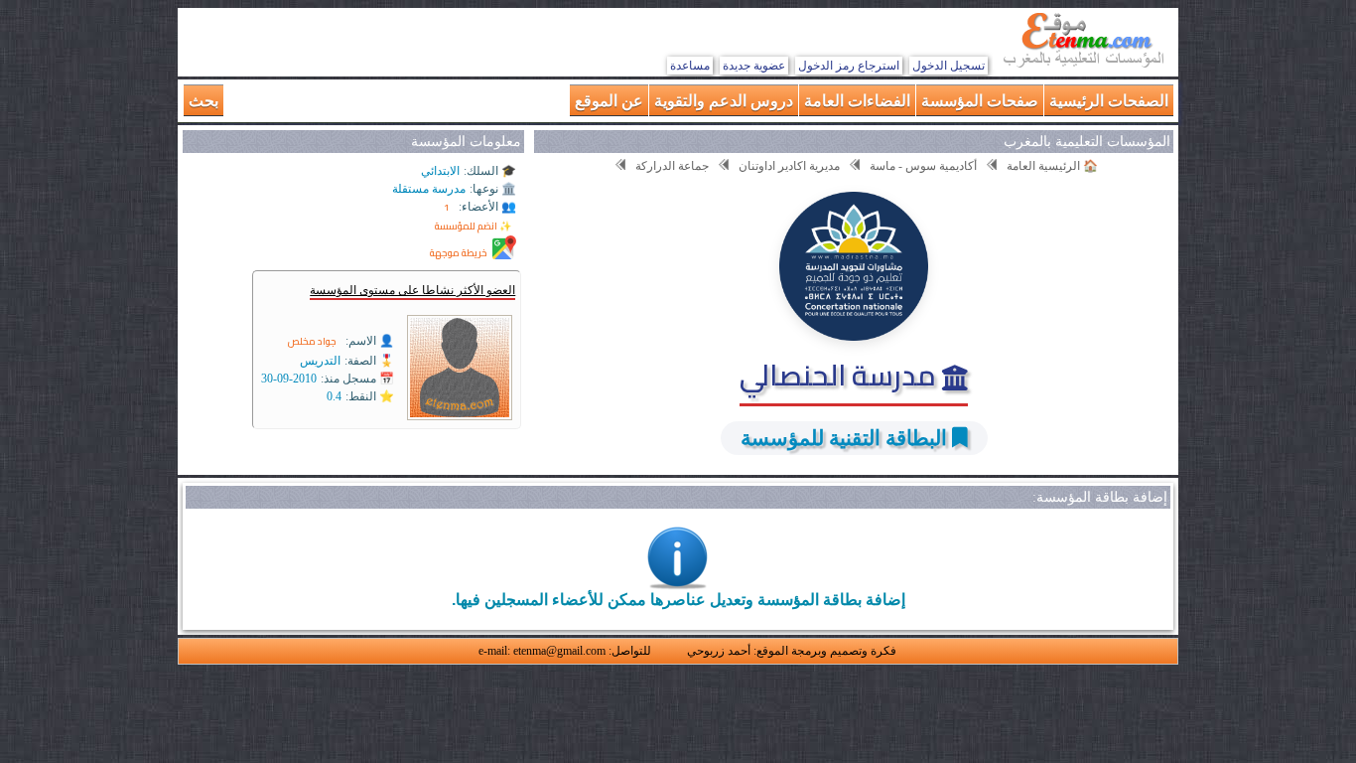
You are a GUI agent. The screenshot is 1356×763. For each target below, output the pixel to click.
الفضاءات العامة (857, 99)
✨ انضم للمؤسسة (473, 226)
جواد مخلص (312, 341)
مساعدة (690, 66)
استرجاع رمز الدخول (848, 66)
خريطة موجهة (458, 252)
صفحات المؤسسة (979, 99)
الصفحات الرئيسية (1108, 99)
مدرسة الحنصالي (841, 374)
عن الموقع (609, 99)
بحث (203, 99)
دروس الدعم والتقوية (723, 99)
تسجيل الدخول (948, 66)
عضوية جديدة (754, 66)
